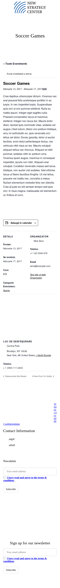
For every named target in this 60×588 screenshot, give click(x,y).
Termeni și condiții (55, 413)
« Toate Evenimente (15, 63)
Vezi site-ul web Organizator (38, 276)
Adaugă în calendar (21, 222)
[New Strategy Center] (30, 7)
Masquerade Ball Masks (15, 376)
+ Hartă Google (43, 355)
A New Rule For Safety (42, 376)
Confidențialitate (11, 424)
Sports (6, 290)
